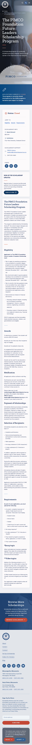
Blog (3, 660)
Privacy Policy (19, 734)
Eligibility (7, 122)
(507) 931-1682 (19, 678)
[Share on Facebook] (6, 166)
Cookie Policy (9, 736)
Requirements (21, 122)
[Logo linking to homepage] (5, 3)
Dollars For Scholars (8, 657)
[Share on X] (16, 166)
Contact (5, 650)
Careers (4, 647)
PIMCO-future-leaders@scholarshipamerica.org (16, 151)
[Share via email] (11, 166)
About (4, 643)
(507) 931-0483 (11, 155)
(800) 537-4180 (7, 678)
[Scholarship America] (6, 637)
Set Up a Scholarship (8, 653)
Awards (13, 122)
